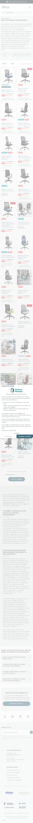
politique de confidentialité (9, 430)
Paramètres (8, 436)
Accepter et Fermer (25, 436)
